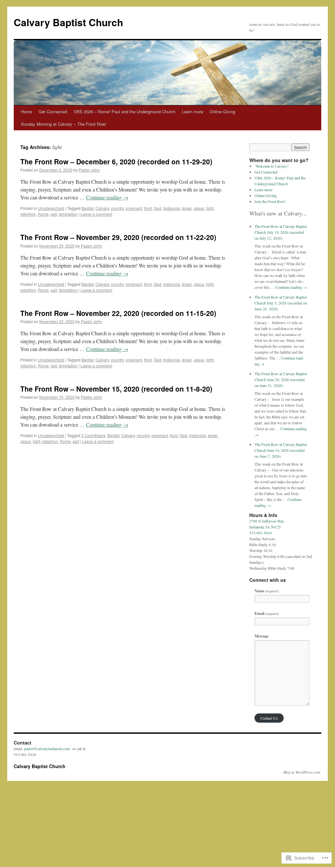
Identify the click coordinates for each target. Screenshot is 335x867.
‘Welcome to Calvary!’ (272, 166)
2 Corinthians (93, 435)
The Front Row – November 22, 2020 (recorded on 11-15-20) (118, 313)
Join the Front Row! (270, 201)
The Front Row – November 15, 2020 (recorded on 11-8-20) (116, 389)
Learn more (192, 111)
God (157, 208)
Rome (43, 214)
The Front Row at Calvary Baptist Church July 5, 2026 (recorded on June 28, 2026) (281, 302)
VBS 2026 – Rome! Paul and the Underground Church (124, 111)
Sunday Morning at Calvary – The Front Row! (63, 124)
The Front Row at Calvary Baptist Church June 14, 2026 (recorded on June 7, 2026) (281, 450)
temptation (68, 214)
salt (54, 214)
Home (26, 111)
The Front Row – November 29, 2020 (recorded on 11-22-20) (118, 237)
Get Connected (53, 111)
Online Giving (222, 111)
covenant (134, 208)
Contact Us (269, 718)
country (117, 208)
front (148, 208)
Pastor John (89, 170)
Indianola (171, 208)
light (210, 208)
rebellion (28, 214)
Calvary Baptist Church (68, 22)
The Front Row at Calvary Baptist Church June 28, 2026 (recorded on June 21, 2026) (281, 379)
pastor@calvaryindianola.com (47, 748)
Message (262, 636)
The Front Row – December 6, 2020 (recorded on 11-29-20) (116, 161)
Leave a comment (96, 214)
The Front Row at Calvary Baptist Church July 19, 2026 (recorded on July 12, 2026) (281, 232)
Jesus (199, 208)
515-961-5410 (260, 532)
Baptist (87, 208)
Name (266, 591)
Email (266, 613)
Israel (187, 208)
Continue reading (107, 197)
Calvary (102, 208)
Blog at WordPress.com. (302, 772)
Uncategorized (51, 208)
